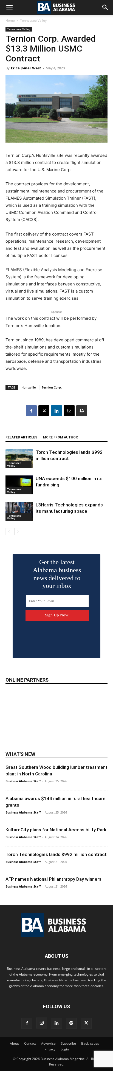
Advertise (48, 1043)
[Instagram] (41, 1023)
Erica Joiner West (26, 68)
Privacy (49, 1049)
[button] (9, 7)
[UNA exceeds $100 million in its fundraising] (19, 484)
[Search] (105, 7)
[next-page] (17, 531)
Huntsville (28, 387)
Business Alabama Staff (23, 781)
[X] (43, 410)
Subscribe (68, 1043)
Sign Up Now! (57, 615)
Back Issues (90, 1043)
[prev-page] (8, 531)
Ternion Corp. (52, 387)
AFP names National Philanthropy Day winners (53, 879)
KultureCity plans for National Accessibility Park (55, 829)
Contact (30, 1043)
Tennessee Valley (33, 20)
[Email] (69, 410)
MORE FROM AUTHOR (60, 437)
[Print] (81, 410)
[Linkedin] (56, 410)
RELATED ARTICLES (21, 437)
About (14, 1043)
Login (65, 1049)
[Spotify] (71, 1023)
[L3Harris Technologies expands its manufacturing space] (19, 511)
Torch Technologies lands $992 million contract (56, 854)
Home (10, 20)
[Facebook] (31, 410)
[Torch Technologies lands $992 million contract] (19, 458)
